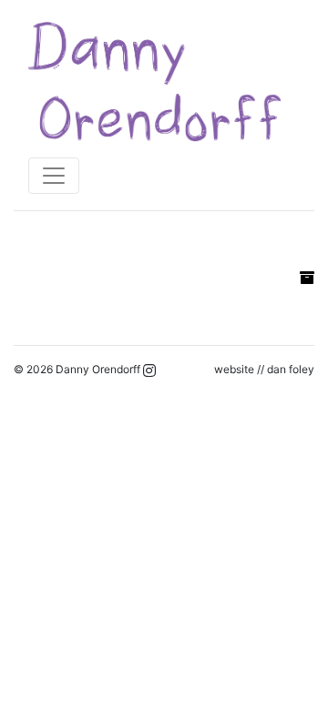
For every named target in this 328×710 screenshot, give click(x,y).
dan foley (290, 369)
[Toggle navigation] (53, 175)
